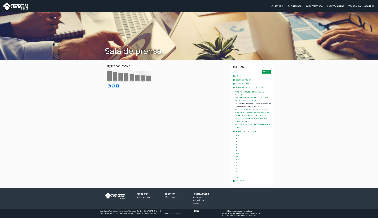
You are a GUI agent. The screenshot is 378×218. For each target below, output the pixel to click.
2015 (236, 168)
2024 (236, 142)
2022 (236, 147)
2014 (236, 171)
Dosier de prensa (243, 80)
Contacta (240, 181)
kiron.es (196, 203)
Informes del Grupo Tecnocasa (250, 88)
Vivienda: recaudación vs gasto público (252, 110)
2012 (236, 177)
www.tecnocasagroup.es (250, 213)
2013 (236, 174)
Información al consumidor (228, 213)
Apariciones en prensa (246, 131)
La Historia (277, 6)
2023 (236, 144)
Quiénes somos (143, 197)
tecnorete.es (198, 200)
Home (238, 76)
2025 (237, 139)
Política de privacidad (233, 211)
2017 (236, 162)
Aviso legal (248, 211)
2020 (237, 153)
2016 (236, 165)
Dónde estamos (171, 197)
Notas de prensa (243, 84)
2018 (237, 159)
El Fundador (295, 6)
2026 (237, 136)
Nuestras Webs (335, 6)
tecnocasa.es (198, 197)
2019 (236, 156)
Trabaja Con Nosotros (361, 6)
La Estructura (314, 6)
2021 (236, 150)
